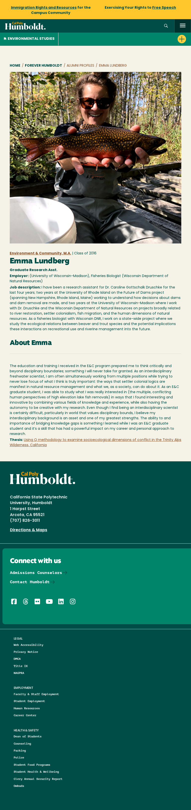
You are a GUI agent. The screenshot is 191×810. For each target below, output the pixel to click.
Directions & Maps (28, 530)
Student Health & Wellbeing (36, 771)
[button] (166, 26)
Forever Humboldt (43, 66)
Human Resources (27, 708)
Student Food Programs (32, 764)
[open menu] (182, 26)
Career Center (25, 715)
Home (15, 66)
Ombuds (19, 786)
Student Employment (29, 701)
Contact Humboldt (30, 581)
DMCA (17, 659)
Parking (20, 750)
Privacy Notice (26, 652)
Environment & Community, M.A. (40, 253)
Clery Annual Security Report (38, 779)
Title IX (21, 666)
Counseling (22, 743)
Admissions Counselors (36, 572)
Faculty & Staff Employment (36, 694)
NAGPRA (19, 673)
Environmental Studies (31, 39)
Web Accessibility (28, 645)
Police (19, 757)
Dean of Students (28, 736)
